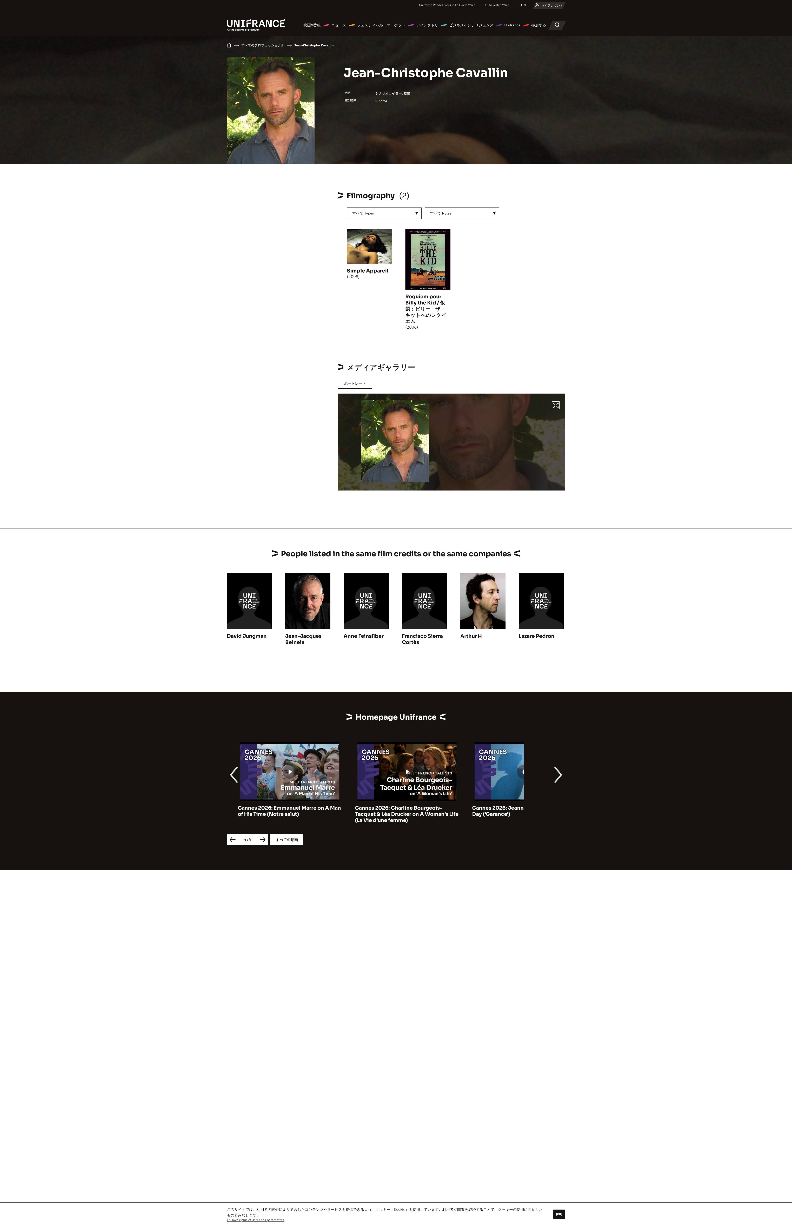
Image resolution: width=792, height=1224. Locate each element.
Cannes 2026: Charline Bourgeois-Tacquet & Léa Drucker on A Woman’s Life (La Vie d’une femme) (278, 814)
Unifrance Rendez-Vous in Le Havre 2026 (447, 5)
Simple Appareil (367, 271)
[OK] (559, 1214)
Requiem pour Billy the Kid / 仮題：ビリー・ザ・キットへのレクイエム (426, 309)
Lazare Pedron (536, 636)
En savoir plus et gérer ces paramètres (255, 1220)
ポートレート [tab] (355, 383)
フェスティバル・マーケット (381, 25)
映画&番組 (312, 25)
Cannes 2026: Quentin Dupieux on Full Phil (509, 811)
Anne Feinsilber (364, 636)
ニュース (338, 25)
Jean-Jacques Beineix (303, 639)
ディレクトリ (427, 25)
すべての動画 (287, 839)
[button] (556, 406)
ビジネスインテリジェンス (471, 25)
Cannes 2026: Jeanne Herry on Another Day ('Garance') (393, 811)
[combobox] (384, 213)
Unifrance (512, 25)
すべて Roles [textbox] (440, 213)
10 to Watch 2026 (497, 5)
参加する (538, 25)
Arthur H (471, 636)
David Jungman (247, 636)
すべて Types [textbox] (363, 213)
